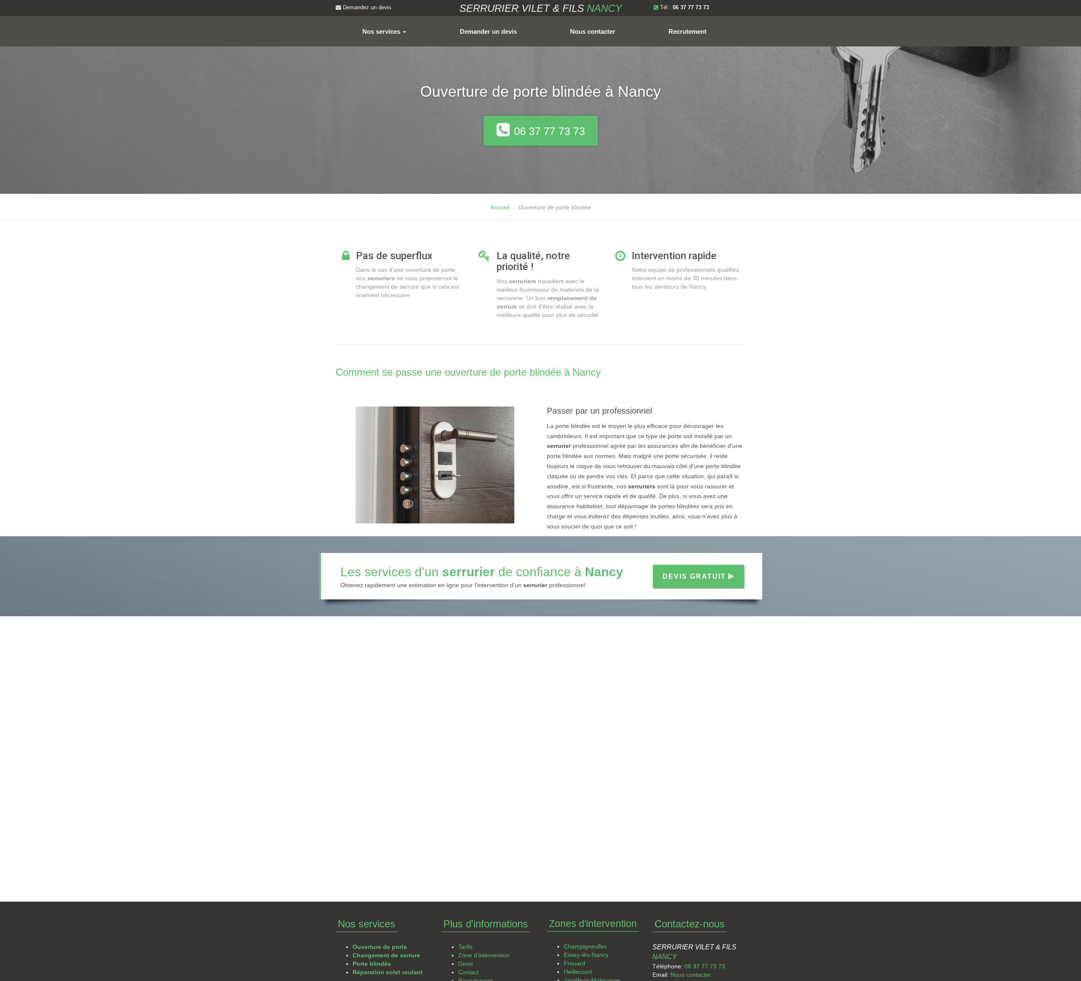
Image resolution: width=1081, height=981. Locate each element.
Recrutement (687, 31)
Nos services (382, 31)
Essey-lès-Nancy (586, 954)
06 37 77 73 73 (704, 966)
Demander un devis (488, 31)
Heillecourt (578, 971)
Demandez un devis (366, 8)
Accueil (499, 207)
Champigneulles (585, 946)
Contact (468, 972)
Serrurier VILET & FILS (540, 8)
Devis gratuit (695, 576)
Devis (465, 963)
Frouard (574, 963)
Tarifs (465, 946)
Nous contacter (592, 31)
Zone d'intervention (484, 955)
